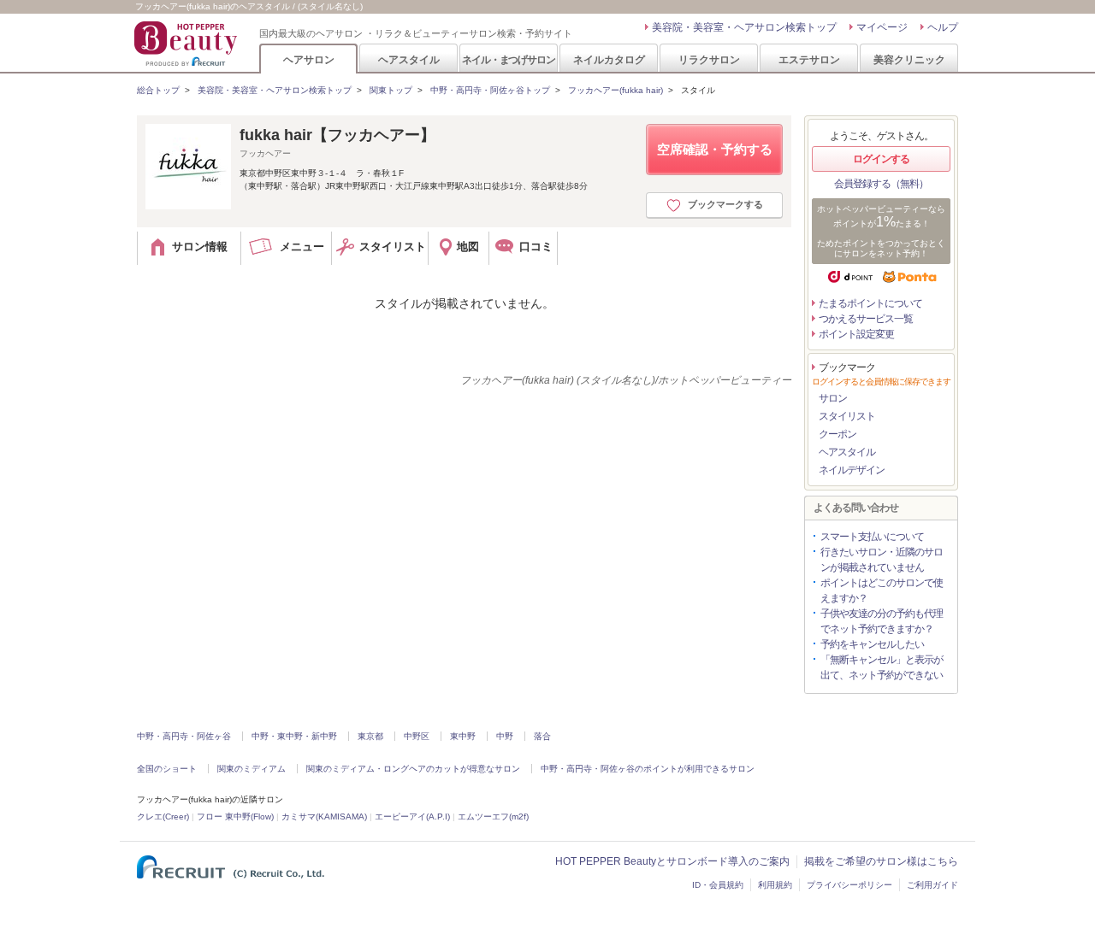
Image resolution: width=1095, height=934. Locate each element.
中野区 (416, 736)
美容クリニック (909, 59)
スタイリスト (847, 416)
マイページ (882, 27)
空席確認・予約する (714, 149)
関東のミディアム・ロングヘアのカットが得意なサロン (413, 768)
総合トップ (158, 90)
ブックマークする (725, 204)
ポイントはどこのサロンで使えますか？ (881, 590)
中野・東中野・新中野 (294, 736)
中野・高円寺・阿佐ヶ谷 (184, 736)
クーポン (837, 434)
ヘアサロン (308, 59)
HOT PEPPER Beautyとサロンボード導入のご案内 (672, 861)
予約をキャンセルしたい (872, 644)
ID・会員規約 (717, 885)
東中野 (463, 736)
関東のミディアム (251, 768)
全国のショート (167, 768)
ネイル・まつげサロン (508, 59)
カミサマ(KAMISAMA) (324, 816)
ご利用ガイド (932, 885)
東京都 (370, 736)
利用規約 (775, 885)
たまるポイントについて (870, 303)
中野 (504, 736)
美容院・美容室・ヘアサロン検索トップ (744, 27)
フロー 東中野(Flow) (235, 816)
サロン (833, 398)
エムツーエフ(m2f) (493, 816)
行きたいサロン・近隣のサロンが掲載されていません (881, 559)
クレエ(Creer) (163, 816)
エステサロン (809, 59)
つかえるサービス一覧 (866, 319)
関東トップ (391, 90)
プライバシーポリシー (849, 885)
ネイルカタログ (609, 59)
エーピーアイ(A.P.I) (412, 816)
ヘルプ (942, 27)
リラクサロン (709, 59)
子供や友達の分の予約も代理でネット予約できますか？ (881, 621)
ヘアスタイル (409, 59)
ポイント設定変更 (856, 334)
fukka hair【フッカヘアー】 (337, 135)
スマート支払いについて (872, 537)
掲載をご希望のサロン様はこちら (881, 861)
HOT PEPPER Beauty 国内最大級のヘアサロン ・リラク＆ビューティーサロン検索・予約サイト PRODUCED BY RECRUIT (187, 43)
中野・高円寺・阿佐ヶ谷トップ (490, 90)
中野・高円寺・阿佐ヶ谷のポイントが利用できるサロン (648, 768)
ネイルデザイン (852, 470)
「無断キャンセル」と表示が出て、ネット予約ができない (881, 667)
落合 (542, 736)
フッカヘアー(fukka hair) (615, 90)
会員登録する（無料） (881, 184)
